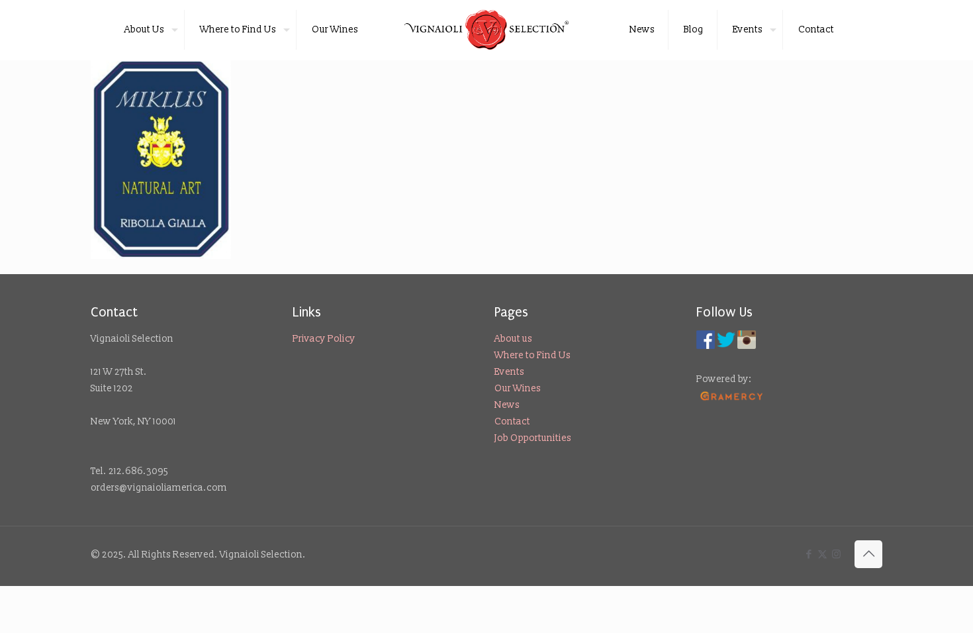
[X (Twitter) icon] (822, 554)
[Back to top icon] (868, 554)
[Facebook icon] (808, 554)
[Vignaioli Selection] (487, 30)
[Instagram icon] (836, 554)
